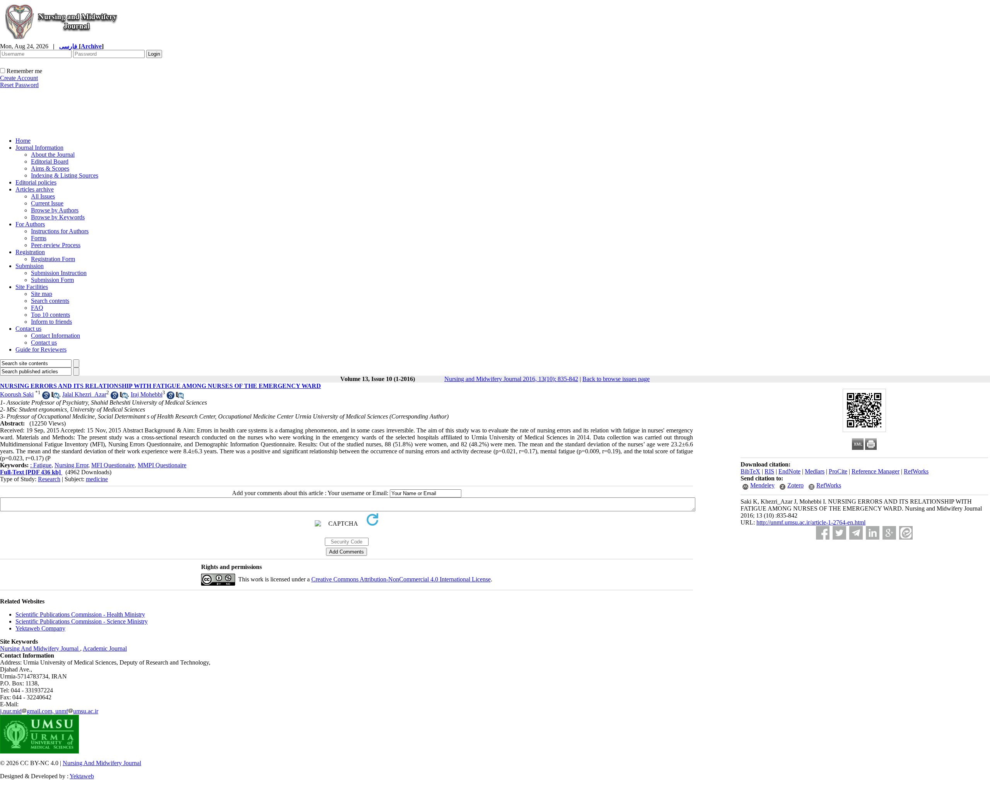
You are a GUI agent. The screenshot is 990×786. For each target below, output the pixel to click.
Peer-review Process (55, 245)
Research (49, 479)
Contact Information (55, 335)
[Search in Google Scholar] (46, 397)
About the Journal (53, 154)
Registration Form (53, 259)
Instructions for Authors (60, 231)
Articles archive (34, 189)
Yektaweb (82, 776)
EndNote (789, 471)
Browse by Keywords (58, 217)
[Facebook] (823, 533)
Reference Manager (876, 471)
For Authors (30, 224)
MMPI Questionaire (162, 465)
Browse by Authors (55, 210)
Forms (38, 238)
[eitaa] (906, 533)
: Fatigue (40, 465)
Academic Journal (105, 648)
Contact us (28, 328)
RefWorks (916, 471)
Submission (29, 266)
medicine (97, 479)
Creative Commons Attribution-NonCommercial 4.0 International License (401, 579)
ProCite (838, 471)
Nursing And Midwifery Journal (40, 648)
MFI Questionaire (113, 465)
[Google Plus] (889, 533)
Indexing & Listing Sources (64, 175)
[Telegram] (856, 533)
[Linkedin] (872, 533)
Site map (41, 293)
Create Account (19, 78)
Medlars (814, 471)
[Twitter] (839, 533)
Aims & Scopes (50, 168)
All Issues (43, 196)
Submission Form (52, 280)
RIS (769, 471)
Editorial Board (49, 161)
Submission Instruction (59, 273)
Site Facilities (31, 287)
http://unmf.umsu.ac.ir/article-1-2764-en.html (810, 522)
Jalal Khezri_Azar (84, 394)
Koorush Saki (17, 394)
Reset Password (19, 85)
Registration (30, 252)
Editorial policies (35, 182)
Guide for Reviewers (41, 349)
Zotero (795, 485)
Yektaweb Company (40, 628)
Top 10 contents (50, 314)
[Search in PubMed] (55, 397)
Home (23, 140)
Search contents (50, 300)
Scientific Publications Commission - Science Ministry (81, 621)
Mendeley (762, 485)
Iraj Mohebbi (146, 394)
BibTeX (750, 471)
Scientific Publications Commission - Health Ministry (80, 614)
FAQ (37, 307)
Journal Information (39, 147)
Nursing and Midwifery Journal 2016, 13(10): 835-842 (511, 379)
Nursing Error (71, 465)
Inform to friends (51, 321)
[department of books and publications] (60, 129)
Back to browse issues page (616, 379)
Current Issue (47, 203)
